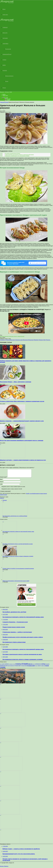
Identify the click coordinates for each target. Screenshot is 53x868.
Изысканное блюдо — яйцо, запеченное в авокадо (15, 381)
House (6, 81)
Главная (2, 102)
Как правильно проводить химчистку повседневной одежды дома (18, 531)
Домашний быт (7, 54)
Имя (1, 479)
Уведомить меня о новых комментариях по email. (13, 486)
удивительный (20, 336)
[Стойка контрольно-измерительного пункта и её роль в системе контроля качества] (12, 726)
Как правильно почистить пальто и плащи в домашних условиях (18, 556)
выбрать (7, 663)
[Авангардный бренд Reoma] (10, 813)
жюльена (6, 336)
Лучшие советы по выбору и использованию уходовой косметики (18, 568)
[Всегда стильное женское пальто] (10, 697)
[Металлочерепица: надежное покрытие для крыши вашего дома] (10, 712)
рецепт (15, 336)
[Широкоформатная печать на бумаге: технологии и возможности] (11, 770)
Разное (5, 70)
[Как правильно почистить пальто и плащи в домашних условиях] (10, 555)
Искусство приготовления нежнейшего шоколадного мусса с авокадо (21, 440)
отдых (43, 664)
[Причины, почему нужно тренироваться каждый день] (10, 842)
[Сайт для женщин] (7, 2)
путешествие (17, 665)
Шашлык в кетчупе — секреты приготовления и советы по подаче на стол (23, 460)
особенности (38, 664)
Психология (8, 49)
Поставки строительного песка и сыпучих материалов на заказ (18, 543)
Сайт (1, 484)
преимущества (3, 665)
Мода (4, 65)
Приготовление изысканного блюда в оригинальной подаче (19, 154)
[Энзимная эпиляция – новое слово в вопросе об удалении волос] (10, 799)
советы (42, 665)
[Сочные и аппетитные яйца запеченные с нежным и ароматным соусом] (12, 398)
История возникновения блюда (12, 153)
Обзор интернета (9, 75)
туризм (46, 665)
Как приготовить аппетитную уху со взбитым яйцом (15, 516)
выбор (3, 663)
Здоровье (5, 43)
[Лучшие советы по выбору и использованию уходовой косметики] (10, 567)
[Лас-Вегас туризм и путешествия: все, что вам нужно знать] (12, 683)
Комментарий (3, 477)
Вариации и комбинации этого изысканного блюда (17, 155)
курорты (18, 664)
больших (2, 336)
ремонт (36, 665)
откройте (47, 663)
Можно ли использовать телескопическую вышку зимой (16, 580)
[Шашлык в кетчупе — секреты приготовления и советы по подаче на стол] (12, 457)
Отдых (4, 59)
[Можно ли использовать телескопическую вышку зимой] (10, 579)
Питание (5, 38)
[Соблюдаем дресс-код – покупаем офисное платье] (10, 784)
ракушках (11, 336)
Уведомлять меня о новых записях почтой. (12, 488)
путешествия (31, 665)
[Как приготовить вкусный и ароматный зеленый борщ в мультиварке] (10, 828)
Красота (5, 32)
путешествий (23, 665)
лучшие (24, 664)
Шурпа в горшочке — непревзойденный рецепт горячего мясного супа (22, 421)
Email (1, 481)
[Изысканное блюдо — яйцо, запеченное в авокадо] (12, 379)
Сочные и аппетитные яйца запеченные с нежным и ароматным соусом (22, 401)
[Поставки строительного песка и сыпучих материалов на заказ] (10, 542)
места (30, 664)
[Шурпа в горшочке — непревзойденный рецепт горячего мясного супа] (12, 418)
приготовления (11, 665)
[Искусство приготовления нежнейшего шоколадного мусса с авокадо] (12, 437)
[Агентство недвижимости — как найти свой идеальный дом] (11, 741)
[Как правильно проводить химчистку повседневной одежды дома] (10, 530)
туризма (2, 667)
